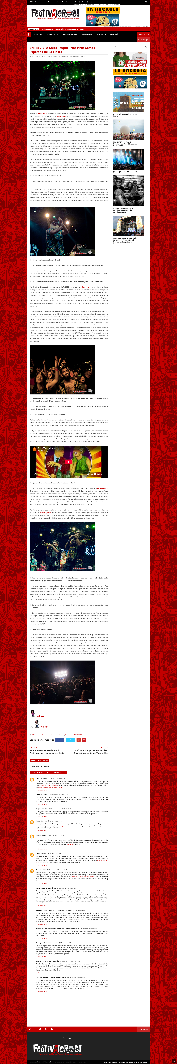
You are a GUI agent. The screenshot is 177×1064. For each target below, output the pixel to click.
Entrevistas (54, 735)
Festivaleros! (33, 1062)
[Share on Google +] (79, 740)
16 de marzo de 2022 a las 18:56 (56, 835)
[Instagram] (87, 2)
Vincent (45, 727)
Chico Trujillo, (55, 56)
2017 (33, 735)
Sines (67, 735)
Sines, (71, 56)
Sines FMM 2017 (75, 735)
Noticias (61, 735)
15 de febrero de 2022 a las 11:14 (56, 821)
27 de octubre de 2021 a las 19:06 (58, 794)
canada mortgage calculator (48, 785)
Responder (41, 790)
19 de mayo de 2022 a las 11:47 (57, 870)
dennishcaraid (41, 870)
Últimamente (34, 29)
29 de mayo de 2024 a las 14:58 (71, 961)
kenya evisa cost (42, 809)
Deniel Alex (40, 821)
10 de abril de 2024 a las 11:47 (67, 888)
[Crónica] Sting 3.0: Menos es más (125, 172)
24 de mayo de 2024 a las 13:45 (88, 928)
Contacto (37, 2)
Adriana (40, 716)
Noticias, (67, 56)
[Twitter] (75, 2)
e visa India (70, 844)
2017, (45, 56)
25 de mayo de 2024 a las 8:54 (69, 943)
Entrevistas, (62, 56)
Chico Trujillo (62, 116)
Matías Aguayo (45, 512)
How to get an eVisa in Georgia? (47, 961)
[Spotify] (91, 2)
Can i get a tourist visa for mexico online (51, 977)
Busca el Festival (70, 34)
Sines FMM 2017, (77, 56)
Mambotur (86, 287)
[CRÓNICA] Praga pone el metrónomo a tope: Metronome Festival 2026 (68, 29)
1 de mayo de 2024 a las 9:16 (80, 910)
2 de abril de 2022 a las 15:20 (52, 853)
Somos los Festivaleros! (49, 2)
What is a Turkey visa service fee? (83, 877)
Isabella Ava (40, 835)
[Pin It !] (84, 740)
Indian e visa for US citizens (46, 888)
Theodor (39, 778)
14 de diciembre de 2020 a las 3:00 (54, 778)
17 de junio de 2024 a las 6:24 (76, 977)
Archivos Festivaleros (63, 2)
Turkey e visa (41, 794)
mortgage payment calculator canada (50, 787)
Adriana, (49, 56)
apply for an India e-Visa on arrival (70, 826)
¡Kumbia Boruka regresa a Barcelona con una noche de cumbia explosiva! (123, 210)
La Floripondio (102, 488)
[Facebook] (79, 2)
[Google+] (83, 2)
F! (29, 34)
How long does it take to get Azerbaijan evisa (53, 910)
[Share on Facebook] (59, 740)
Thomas (39, 853)
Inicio (31, 2)
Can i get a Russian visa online (47, 943)
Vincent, (83, 56)
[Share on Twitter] (70, 740)
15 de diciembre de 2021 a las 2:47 (60, 809)
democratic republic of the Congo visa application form (56, 929)
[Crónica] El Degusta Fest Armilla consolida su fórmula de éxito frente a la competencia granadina (125, 241)
